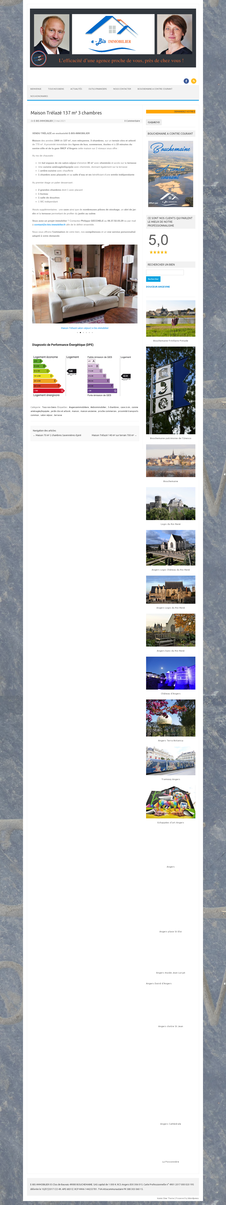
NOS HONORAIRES (39, 96)
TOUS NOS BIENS (56, 89)
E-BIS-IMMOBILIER (43, 121)
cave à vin (125, 407)
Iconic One (162, 1198)
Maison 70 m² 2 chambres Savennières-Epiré (57, 435)
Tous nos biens (49, 407)
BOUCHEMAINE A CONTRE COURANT (155, 89)
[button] (36, 287)
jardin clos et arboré (60, 411)
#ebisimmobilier (98, 407)
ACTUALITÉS (76, 89)
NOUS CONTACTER (122, 89)
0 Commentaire (132, 121)
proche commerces (107, 411)
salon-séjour (46, 415)
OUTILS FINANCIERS (98, 89)
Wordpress (193, 1198)
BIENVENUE (35, 89)
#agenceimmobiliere (79, 407)
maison (75, 411)
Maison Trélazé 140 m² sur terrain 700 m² (114, 435)
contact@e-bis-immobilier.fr (50, 224)
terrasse (58, 415)
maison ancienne (88, 411)
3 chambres (113, 407)
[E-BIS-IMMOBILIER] (113, 66)
